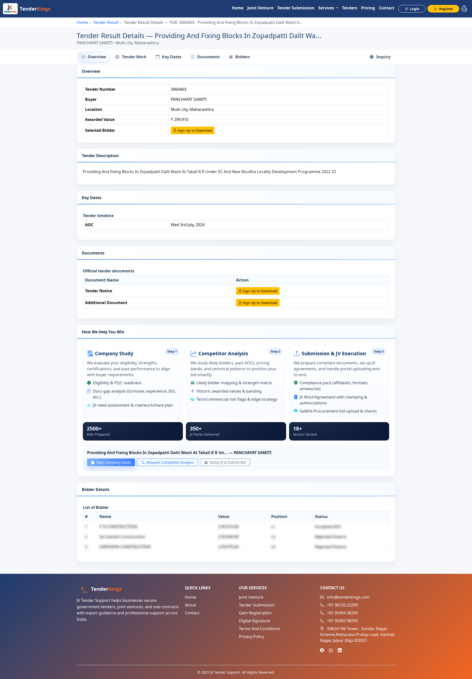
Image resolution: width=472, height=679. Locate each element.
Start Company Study (113, 462)
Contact (386, 8)
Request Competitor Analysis (170, 462)
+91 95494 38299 (342, 613)
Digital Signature (254, 620)
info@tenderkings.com (348, 597)
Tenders (349, 8)
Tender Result (106, 22)
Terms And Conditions (259, 628)
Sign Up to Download (194, 130)
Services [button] (326, 8)
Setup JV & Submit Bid (227, 462)
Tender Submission (295, 8)
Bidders (242, 56)
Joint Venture (260, 8)
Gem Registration (255, 613)
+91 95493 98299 (342, 620)
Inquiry (383, 56)
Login (414, 8)
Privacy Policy (251, 636)
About (190, 605)
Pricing (368, 8)
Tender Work (134, 56)
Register (445, 8)
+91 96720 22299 (342, 605)
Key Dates (171, 56)
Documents (208, 56)
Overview (96, 56)
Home (237, 8)
